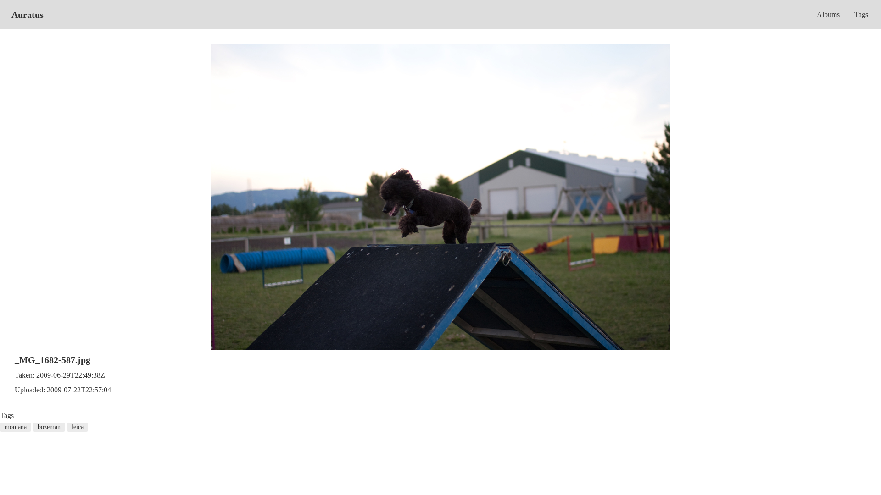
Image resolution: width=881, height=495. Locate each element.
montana (16, 427)
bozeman (49, 427)
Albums (828, 14)
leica (78, 427)
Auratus (27, 15)
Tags (861, 14)
